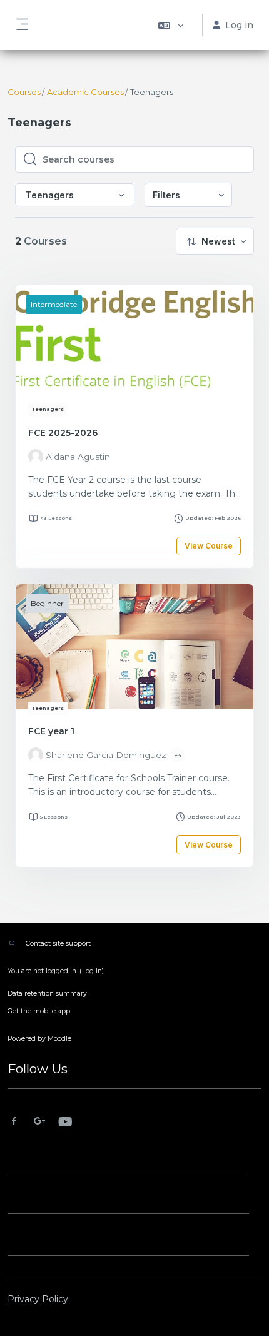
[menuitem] (188, 195)
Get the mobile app (39, 1011)
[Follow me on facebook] (14, 1122)
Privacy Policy (38, 1299)
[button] (170, 25)
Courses (24, 92)
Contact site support (58, 943)
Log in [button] (239, 25)
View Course (209, 545)
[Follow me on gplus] (39, 1122)
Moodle (59, 1039)
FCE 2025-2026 (63, 432)
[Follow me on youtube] (64, 1123)
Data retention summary (47, 993)
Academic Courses (85, 92)
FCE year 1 (51, 731)
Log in (92, 971)
